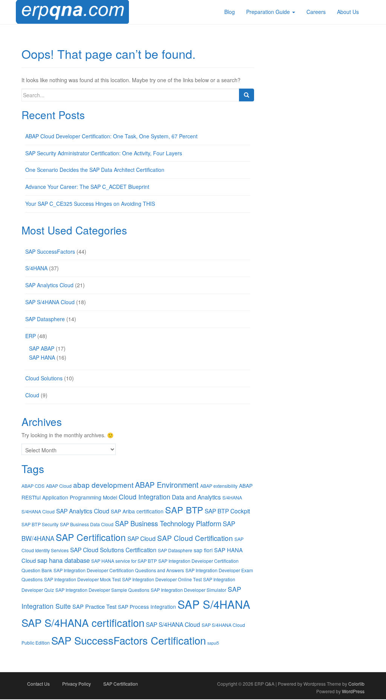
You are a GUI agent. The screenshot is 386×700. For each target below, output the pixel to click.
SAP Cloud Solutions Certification (113, 549)
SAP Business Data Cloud (86, 524)
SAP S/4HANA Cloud (50, 302)
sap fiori (203, 550)
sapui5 (213, 643)
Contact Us (38, 683)
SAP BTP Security (39, 524)
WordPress (353, 691)
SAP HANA (42, 357)
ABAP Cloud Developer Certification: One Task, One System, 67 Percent (111, 136)
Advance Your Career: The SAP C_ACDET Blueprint (87, 186)
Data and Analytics (196, 497)
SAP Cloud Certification (195, 538)
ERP (30, 336)
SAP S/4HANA (214, 604)
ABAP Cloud (59, 485)
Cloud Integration (144, 496)
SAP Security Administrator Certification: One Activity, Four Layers (103, 153)
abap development (103, 484)
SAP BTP (184, 509)
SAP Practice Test (94, 606)
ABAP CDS (32, 485)
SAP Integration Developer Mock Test (82, 579)
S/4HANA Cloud (38, 511)
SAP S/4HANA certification (82, 622)
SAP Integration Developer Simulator (188, 590)
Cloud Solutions (44, 378)
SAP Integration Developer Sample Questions (102, 590)
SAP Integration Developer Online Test (162, 579)
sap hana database (63, 560)
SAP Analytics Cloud (49, 285)
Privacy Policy (76, 683)
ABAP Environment (167, 484)
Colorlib (356, 683)
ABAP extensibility (218, 485)
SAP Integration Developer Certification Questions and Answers (119, 570)
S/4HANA (36, 268)
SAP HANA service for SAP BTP (124, 561)
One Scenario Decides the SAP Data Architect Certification (94, 169)
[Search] (246, 95)
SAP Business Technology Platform (168, 523)
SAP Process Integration (147, 606)
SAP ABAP (41, 348)
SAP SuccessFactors (50, 251)
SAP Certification (91, 537)
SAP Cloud (141, 538)
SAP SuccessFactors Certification (128, 640)
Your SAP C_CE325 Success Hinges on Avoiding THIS (90, 203)
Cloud (32, 395)
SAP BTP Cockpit (227, 511)
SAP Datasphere (45, 319)
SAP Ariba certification (137, 511)
